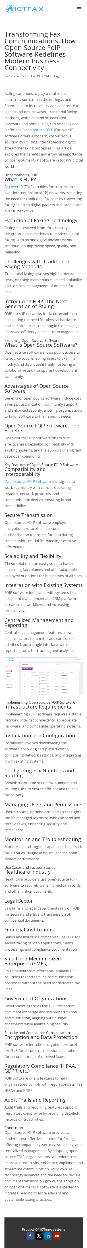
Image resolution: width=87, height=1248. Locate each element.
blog (55, 76)
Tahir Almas (17, 76)
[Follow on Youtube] (56, 1236)
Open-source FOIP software (27, 481)
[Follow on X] (39, 1236)
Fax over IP (13, 186)
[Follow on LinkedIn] (48, 1236)
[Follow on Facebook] (30, 1236)
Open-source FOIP (38, 129)
